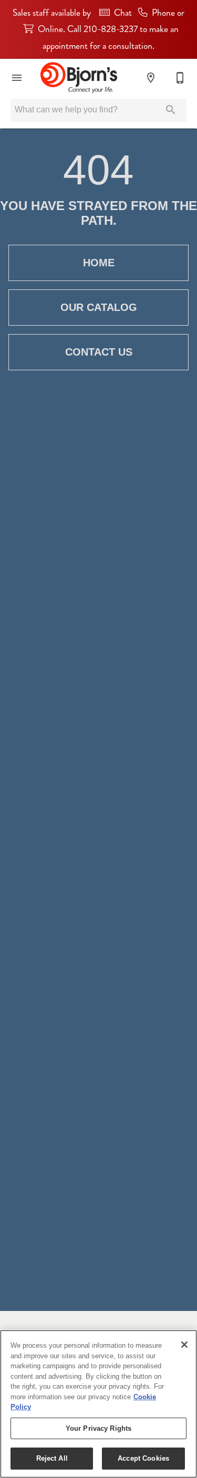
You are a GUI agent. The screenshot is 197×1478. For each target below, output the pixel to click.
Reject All (52, 1458)
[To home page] (78, 77)
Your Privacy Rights (98, 1428)
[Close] (184, 1344)
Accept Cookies (143, 1458)
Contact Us (98, 352)
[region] (98, 1404)
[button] (16, 77)
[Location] (150, 77)
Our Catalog (98, 307)
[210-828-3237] (180, 77)
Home (99, 262)
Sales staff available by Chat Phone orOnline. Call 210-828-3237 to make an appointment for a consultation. (98, 29)
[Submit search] (170, 109)
